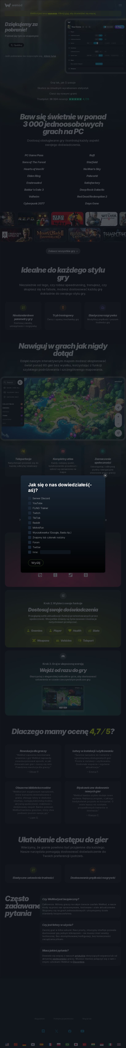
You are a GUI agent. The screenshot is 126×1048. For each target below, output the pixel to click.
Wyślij (35, 563)
